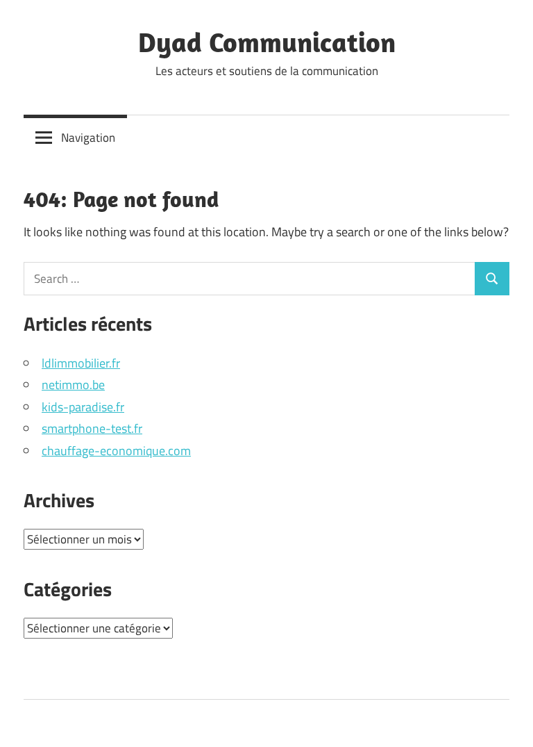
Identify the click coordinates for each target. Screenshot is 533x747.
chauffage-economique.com (116, 450)
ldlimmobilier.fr (81, 363)
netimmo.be (73, 384)
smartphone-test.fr (92, 428)
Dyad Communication (267, 41)
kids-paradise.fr (83, 406)
